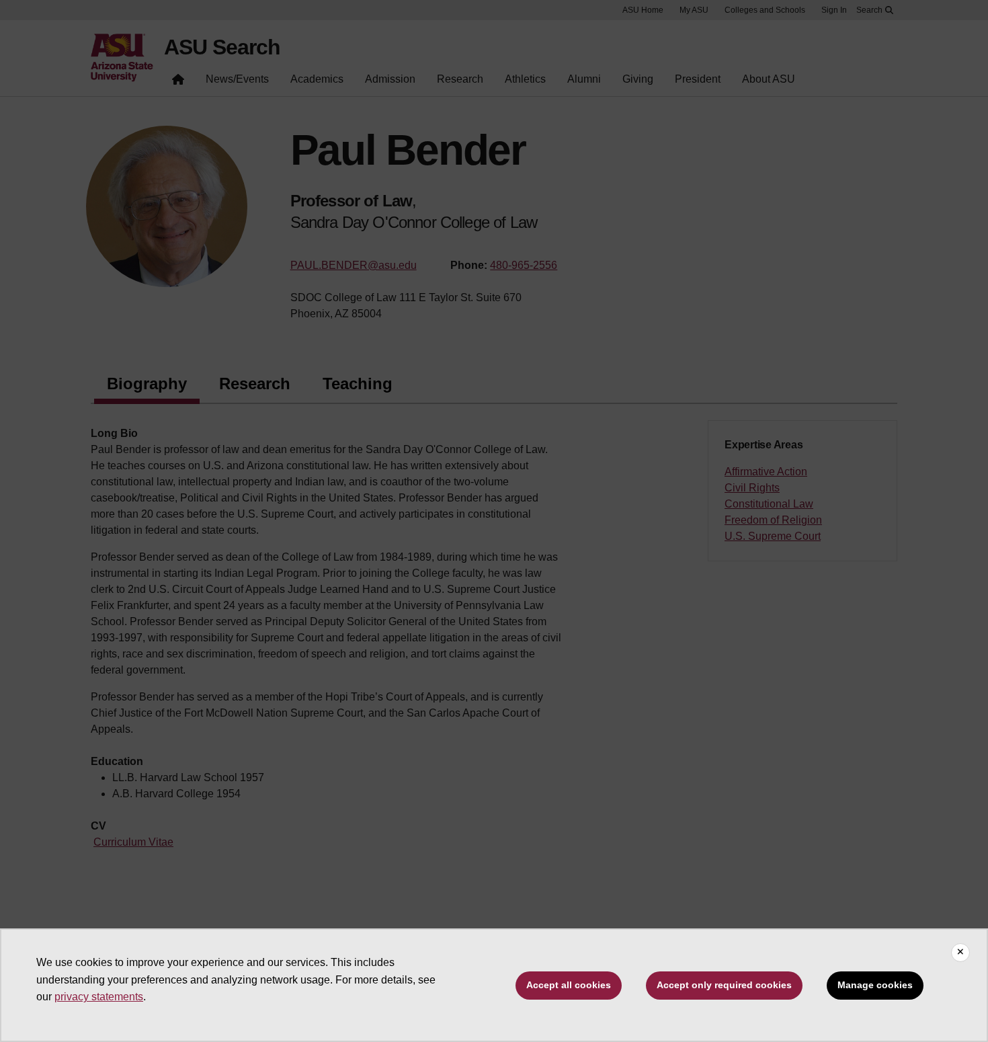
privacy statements (98, 996)
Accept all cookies (568, 984)
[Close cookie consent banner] (960, 952)
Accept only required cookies (724, 984)
